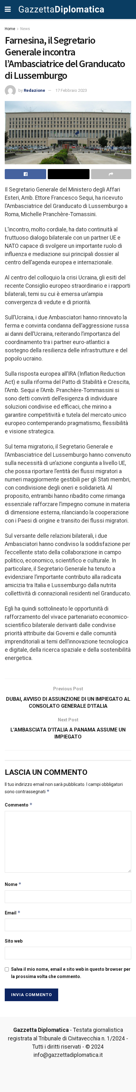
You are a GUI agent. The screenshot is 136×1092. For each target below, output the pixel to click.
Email (13, 913)
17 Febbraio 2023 (71, 90)
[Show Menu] (8, 9)
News (25, 29)
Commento (19, 805)
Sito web (13, 941)
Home (10, 29)
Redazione (34, 90)
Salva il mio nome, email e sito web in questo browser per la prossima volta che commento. (71, 973)
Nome (13, 884)
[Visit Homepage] (61, 9)
